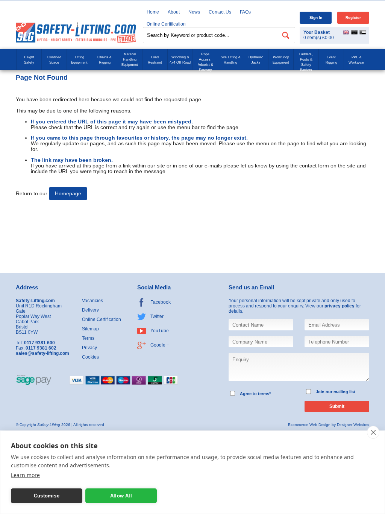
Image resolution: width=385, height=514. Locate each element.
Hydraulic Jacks (256, 59)
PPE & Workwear (356, 59)
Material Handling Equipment (129, 59)
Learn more (25, 475)
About (174, 12)
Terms (88, 338)
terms (263, 393)
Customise (46, 496)
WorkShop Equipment (281, 59)
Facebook (160, 302)
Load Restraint (155, 59)
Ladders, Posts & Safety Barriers (306, 62)
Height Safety (29, 59)
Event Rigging (331, 59)
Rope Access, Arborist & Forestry (205, 62)
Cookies (90, 357)
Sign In (315, 17)
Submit (336, 406)
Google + (159, 345)
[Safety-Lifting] (76, 32)
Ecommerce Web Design (309, 425)
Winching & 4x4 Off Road (180, 59)
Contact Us (220, 12)
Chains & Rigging (104, 59)
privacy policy (339, 306)
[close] (373, 432)
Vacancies (92, 300)
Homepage (68, 193)
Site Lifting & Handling (231, 59)
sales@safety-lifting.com (42, 353)
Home (153, 12)
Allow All (121, 496)
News (194, 12)
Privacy (89, 347)
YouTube (159, 330)
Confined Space (54, 59)
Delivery (90, 310)
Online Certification (101, 319)
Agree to (248, 393)
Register (353, 17)
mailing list (344, 391)
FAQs (245, 12)
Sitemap (90, 329)
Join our (324, 391)
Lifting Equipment (79, 59)
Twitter (157, 316)
